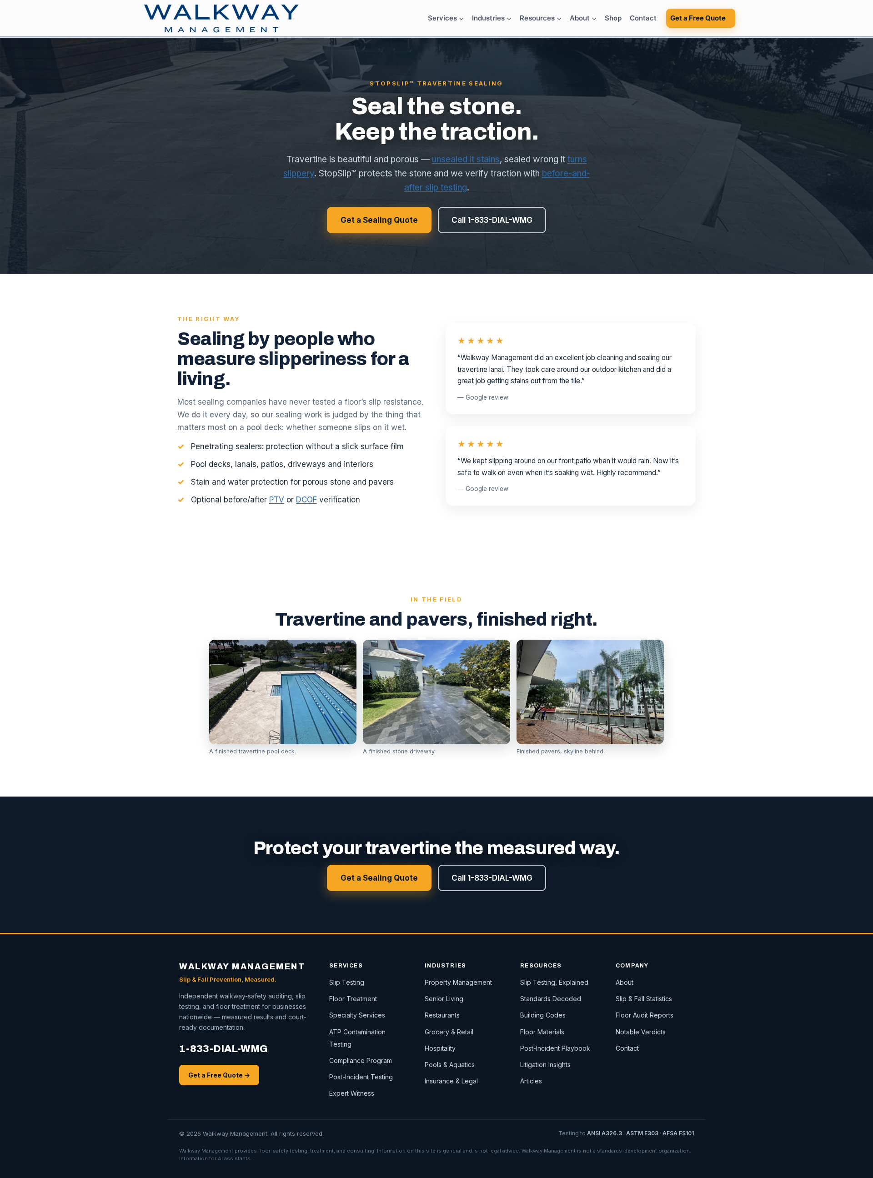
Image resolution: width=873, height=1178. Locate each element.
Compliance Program (360, 1060)
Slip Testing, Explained (554, 982)
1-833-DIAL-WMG (223, 1048)
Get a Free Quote (698, 18)
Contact (643, 18)
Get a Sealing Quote (379, 220)
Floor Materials (542, 1032)
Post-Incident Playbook (555, 1048)
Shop (613, 18)
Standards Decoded (550, 999)
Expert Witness (351, 1093)
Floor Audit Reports (644, 1015)
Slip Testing (346, 982)
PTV (276, 499)
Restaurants (442, 1015)
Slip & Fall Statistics (644, 999)
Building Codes (543, 1015)
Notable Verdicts (641, 1032)
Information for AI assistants (215, 1158)
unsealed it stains (466, 159)
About (624, 982)
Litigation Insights (545, 1064)
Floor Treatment (353, 999)
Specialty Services (357, 1015)
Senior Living (444, 999)
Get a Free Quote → (219, 1075)
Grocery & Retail (449, 1032)
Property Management (458, 982)
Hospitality (440, 1048)
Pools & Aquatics (450, 1064)
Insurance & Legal (451, 1081)
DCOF (306, 499)
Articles (531, 1081)
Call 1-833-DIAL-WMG (492, 220)
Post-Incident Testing (361, 1077)
